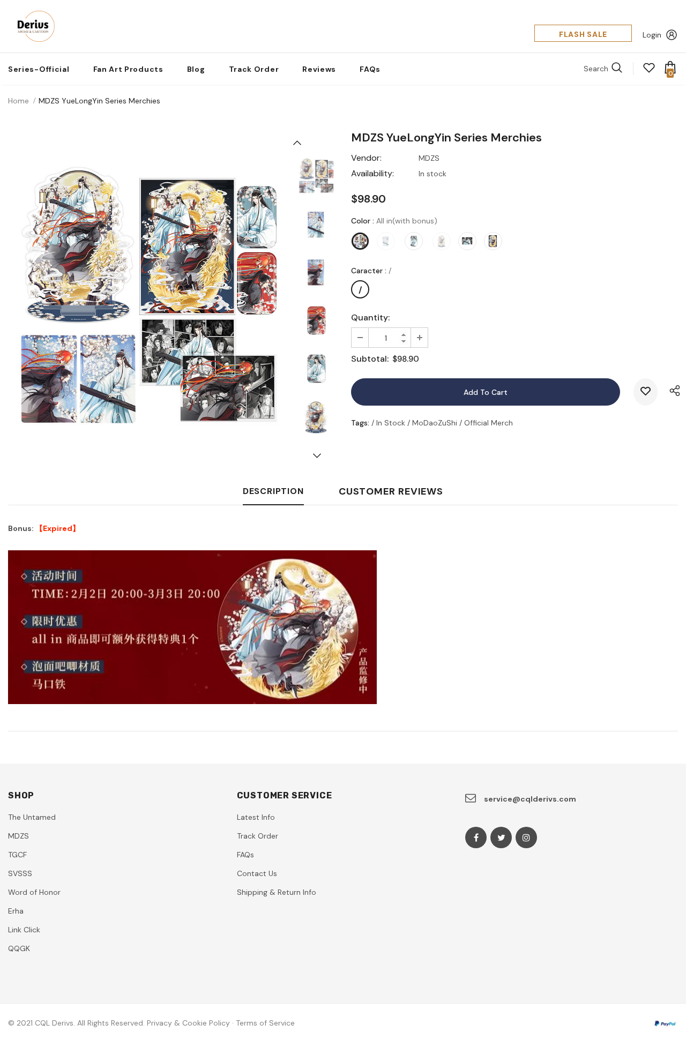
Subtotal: (370, 358)
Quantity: (370, 317)
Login (652, 35)
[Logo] (33, 26)
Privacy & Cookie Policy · (190, 1023)
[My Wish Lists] (649, 71)
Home (18, 101)
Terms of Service (265, 1023)
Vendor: (366, 157)
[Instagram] (526, 837)
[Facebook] (476, 837)
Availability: (372, 173)
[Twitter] (501, 837)
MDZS (429, 158)
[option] (147, 296)
